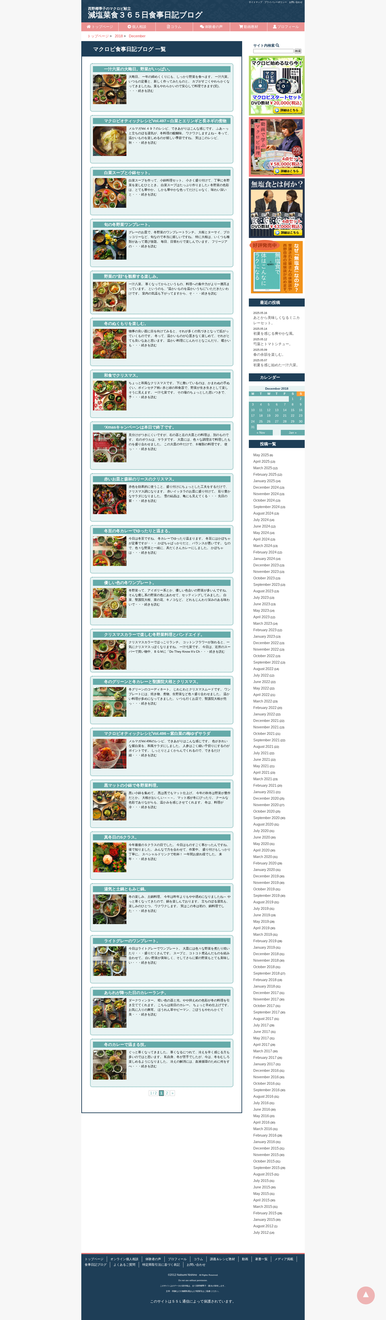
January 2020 (264, 870)
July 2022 (261, 675)
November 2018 (266, 960)
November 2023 (266, 572)
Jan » (293, 432)
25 (261, 421)
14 (285, 410)
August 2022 (263, 669)
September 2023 (266, 584)
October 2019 (264, 889)
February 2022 (265, 708)
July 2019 (261, 908)
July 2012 (261, 1232)
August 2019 (263, 902)
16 (300, 410)
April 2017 (261, 1045)
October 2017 (264, 1006)
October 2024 (264, 500)
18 (261, 415)
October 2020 (264, 811)
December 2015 (266, 1148)
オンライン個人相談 (124, 1259)
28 (285, 421)
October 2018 (264, 967)
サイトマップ (255, 2)
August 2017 (263, 1019)
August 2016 (263, 1096)
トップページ (102, 27)
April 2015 (261, 1200)
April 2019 (261, 928)
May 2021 (261, 766)
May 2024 (261, 533)
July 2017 (261, 1025)
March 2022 (262, 701)
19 (269, 415)
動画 (245, 1259)
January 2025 (264, 481)
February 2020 (265, 863)
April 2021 (261, 772)
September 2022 (266, 662)
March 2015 (262, 1207)
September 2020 (266, 818)
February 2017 (265, 1057)
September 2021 (266, 740)
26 (269, 421)
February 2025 (265, 474)
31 (253, 427)
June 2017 (261, 1032)
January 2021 (264, 792)
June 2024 (261, 526)
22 (292, 415)
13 (277, 410)
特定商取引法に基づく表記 (161, 1264)
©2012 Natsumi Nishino (182, 1274)
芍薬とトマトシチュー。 (273, 344)
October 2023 (264, 578)
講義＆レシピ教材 (222, 1259)
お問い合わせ (295, 2)
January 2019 (264, 947)
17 (253, 415)
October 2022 (264, 656)
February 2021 (265, 785)
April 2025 (261, 461)
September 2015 (266, 1168)
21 (285, 415)
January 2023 (264, 636)
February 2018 (265, 980)
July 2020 (261, 831)
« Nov (261, 432)
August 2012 (263, 1226)
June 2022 (261, 682)
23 (300, 415)
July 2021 (261, 753)
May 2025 (261, 455)
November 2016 (266, 1077)
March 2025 (262, 468)
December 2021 (266, 721)
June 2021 (261, 759)
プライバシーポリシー (275, 2)
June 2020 (261, 837)
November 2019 (266, 883)
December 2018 (266, 954)
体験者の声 (213, 27)
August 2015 (263, 1174)
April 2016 (261, 1122)
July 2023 (261, 597)
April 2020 (261, 850)
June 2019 (261, 915)
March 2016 (262, 1129)
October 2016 (264, 1083)
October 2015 (264, 1161)
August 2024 (263, 513)
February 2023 (265, 630)
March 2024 (262, 546)
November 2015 (266, 1155)
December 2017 (266, 993)
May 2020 (261, 844)
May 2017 (261, 1038)
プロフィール (288, 27)
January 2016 (264, 1142)
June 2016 (261, 1109)
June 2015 (261, 1187)
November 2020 (266, 805)
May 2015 (261, 1194)
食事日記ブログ (96, 1264)
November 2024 (266, 494)
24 (253, 421)
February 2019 (265, 941)
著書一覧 (261, 1259)
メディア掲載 (284, 1259)
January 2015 (264, 1219)
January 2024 (264, 559)
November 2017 (266, 999)
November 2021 (266, 727)
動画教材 (250, 27)
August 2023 (263, 591)
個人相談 (138, 27)
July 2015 (261, 1181)
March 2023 (262, 623)
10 (253, 410)
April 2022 (261, 695)
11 (260, 410)
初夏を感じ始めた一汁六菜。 (276, 365)
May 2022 (261, 688)
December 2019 (266, 876)
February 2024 (265, 552)
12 (269, 410)
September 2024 (266, 507)
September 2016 (266, 1090)
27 (277, 421)
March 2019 (262, 934)
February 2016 (265, 1135)
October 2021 (264, 734)
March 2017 (262, 1051)
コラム (175, 27)
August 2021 (263, 746)
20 (277, 415)
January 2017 (264, 1064)
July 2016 (261, 1103)
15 (292, 410)
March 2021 (262, 779)
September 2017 (266, 1012)
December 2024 (266, 487)
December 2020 (266, 798)
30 (300, 421)
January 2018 (264, 986)
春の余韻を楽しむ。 (269, 354)
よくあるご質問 (124, 1264)
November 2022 (266, 649)
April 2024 (261, 539)
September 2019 (266, 896)
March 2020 (262, 857)
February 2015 (265, 1213)
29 (292, 421)
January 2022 (264, 714)
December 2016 (266, 1070)
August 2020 (263, 824)
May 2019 (261, 921)
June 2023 (261, 604)
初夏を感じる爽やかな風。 (274, 333)
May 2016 (261, 1116)
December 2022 (266, 643)
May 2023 (261, 610)
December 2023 (266, 565)
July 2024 (261, 520)
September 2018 (266, 973)
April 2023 (261, 617)
